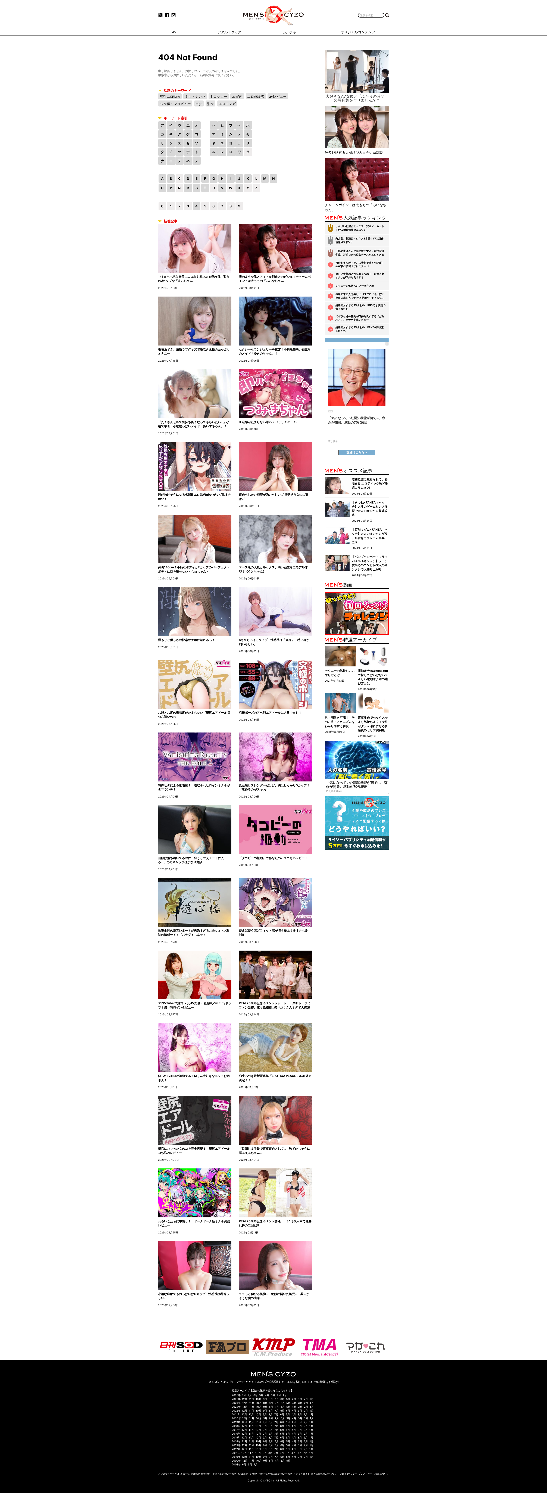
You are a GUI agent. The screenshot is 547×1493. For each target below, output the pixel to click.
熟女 (210, 104)
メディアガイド (301, 1473)
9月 (265, 1399)
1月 (285, 1395)
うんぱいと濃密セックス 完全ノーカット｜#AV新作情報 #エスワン (359, 227)
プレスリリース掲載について (373, 1473)
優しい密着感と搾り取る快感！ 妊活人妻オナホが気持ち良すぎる (359, 275)
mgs (199, 104)
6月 (255, 1395)
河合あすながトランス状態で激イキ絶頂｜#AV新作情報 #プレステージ (359, 264)
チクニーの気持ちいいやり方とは (354, 285)
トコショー (218, 96)
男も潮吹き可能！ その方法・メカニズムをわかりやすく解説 (340, 722)
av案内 (237, 96)
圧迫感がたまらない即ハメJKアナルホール (268, 422)
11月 (251, 1399)
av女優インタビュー (175, 104)
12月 (244, 1399)
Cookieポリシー (348, 1473)
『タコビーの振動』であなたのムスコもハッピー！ (273, 858)
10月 (258, 1399)
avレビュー (278, 96)
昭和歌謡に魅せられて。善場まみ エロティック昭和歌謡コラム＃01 (370, 483)
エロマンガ (227, 104)
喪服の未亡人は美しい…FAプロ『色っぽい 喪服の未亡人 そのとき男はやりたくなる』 (360, 295)
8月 (244, 1395)
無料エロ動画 (170, 96)
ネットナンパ (195, 96)
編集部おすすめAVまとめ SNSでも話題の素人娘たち (360, 307)
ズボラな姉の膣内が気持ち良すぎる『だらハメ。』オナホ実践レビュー (359, 318)
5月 (261, 1395)
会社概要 (195, 1473)
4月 (267, 1395)
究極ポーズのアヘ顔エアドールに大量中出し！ (270, 712)
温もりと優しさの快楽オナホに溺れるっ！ (186, 640)
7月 (250, 1395)
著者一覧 (185, 1473)
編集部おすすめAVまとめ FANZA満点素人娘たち (359, 329)
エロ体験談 (255, 96)
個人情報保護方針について (325, 1473)
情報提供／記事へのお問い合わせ (218, 1473)
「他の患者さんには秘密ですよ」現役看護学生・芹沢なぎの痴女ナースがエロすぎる (359, 252)
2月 (279, 1395)
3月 (273, 1395)
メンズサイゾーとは (168, 1473)
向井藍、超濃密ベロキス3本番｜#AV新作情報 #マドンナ (359, 240)
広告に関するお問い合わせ (251, 1473)
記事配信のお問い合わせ (279, 1473)
